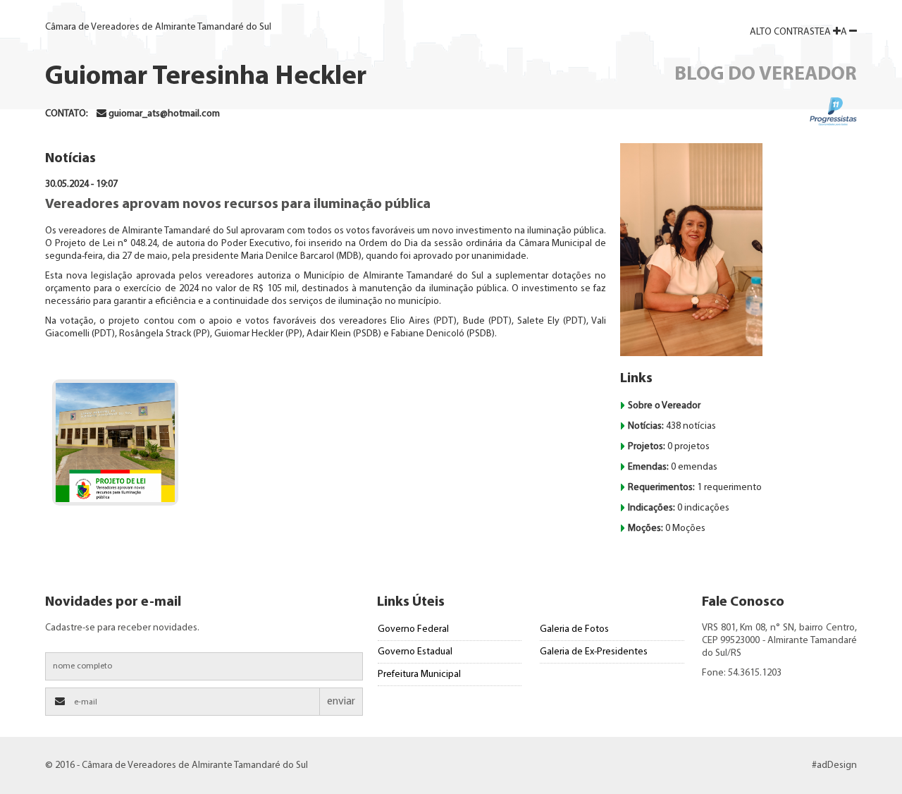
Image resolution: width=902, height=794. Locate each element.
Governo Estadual (415, 652)
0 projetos (669, 446)
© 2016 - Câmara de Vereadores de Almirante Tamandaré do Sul (176, 765)
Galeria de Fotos (574, 629)
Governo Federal (413, 629)
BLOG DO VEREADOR (765, 75)
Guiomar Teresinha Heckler (205, 77)
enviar (341, 701)
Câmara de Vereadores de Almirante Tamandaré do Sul (158, 27)
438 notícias (672, 426)
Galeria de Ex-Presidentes (594, 652)
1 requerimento (695, 487)
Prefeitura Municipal (419, 674)
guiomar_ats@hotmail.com (164, 114)
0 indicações (678, 508)
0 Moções (666, 528)
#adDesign (834, 765)
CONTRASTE (787, 32)
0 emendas (672, 467)
